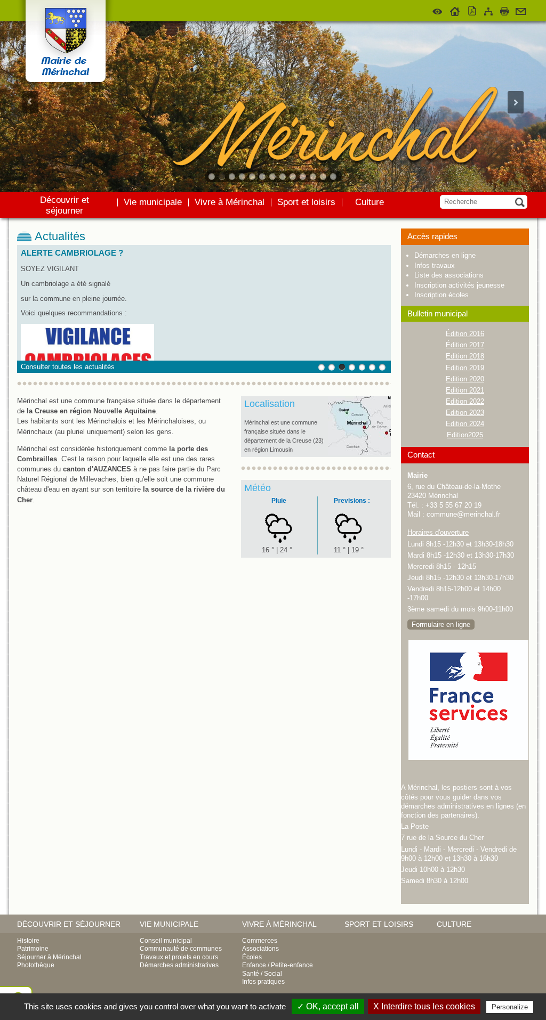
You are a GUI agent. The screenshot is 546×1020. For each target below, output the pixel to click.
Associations (260, 948)
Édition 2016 (465, 334)
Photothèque (35, 965)
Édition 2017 (465, 345)
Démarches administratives (179, 965)
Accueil (455, 10)
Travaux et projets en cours (179, 957)
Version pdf (472, 10)
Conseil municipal (166, 940)
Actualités (60, 236)
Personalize (510, 1007)
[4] (243, 176)
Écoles (252, 957)
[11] (314, 176)
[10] (304, 176)
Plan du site (488, 10)
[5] (253, 176)
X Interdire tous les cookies (424, 1006)
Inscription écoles (441, 295)
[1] (212, 176)
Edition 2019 (465, 368)
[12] (324, 176)
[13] (334, 176)
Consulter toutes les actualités (68, 367)
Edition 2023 (465, 413)
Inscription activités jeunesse (459, 285)
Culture (369, 202)
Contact (520, 10)
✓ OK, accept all (328, 1006)
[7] (273, 176)
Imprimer (504, 10)
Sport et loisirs (306, 202)
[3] (233, 176)
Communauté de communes (181, 948)
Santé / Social (262, 973)
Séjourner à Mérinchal (49, 957)
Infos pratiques (263, 981)
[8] (283, 176)
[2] (223, 176)
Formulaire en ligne (441, 625)
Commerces (259, 940)
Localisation (269, 403)
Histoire (28, 940)
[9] (294, 176)
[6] (263, 176)
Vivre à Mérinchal (229, 202)
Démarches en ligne (445, 255)
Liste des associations (449, 275)
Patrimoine (33, 948)
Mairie (417, 475)
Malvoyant (437, 10)
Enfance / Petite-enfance (277, 965)
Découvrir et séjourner (64, 205)
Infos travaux (434, 266)
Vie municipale (153, 202)
